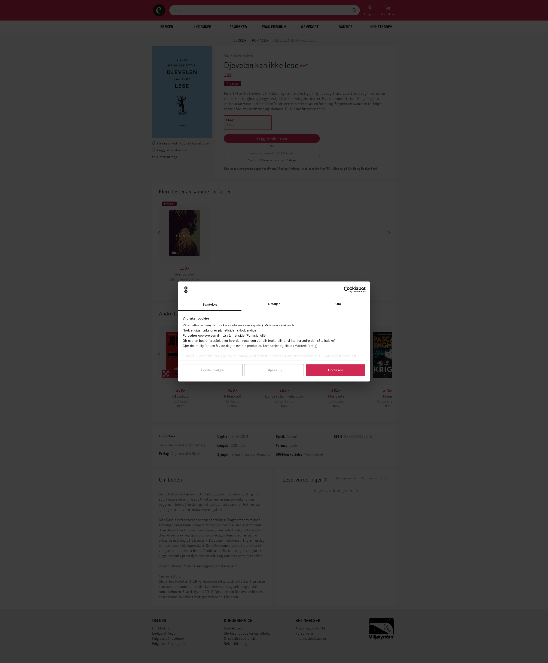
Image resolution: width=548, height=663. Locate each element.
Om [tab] (338, 304)
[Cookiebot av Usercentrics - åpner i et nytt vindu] (347, 290)
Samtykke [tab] (210, 304)
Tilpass (271, 370)
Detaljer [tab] (274, 304)
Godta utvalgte (212, 370)
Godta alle (335, 370)
